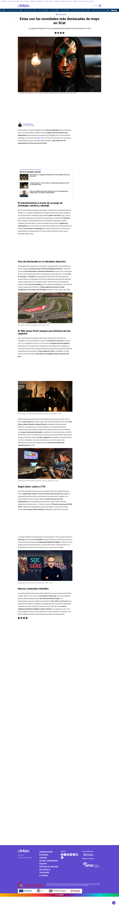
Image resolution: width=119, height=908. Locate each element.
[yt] (77, 855)
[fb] (62, 855)
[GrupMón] (59, 895)
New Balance (63, 1)
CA (96, 6)
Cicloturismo (86, 1)
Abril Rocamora (28, 124)
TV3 (40, 266)
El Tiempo (43, 876)
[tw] (65, 855)
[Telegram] (71, 855)
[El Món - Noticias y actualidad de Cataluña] (14, 8)
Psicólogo (39, 1)
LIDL (43, 1)
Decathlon (56, 1)
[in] (74, 855)
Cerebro (21, 1)
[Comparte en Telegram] (63, 33)
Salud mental (15, 1)
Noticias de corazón (48, 867)
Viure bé (43, 858)
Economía (43, 855)
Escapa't (43, 864)
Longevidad (33, 1)
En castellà (44, 870)
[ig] (68, 855)
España (92, 1)
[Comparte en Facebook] (58, 33)
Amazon (51, 1)
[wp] (62, 858)
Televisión (44, 873)
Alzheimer (26, 1)
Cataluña (75, 1)
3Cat (19, 133)
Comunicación (63, 14)
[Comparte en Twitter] (55, 33)
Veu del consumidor (48, 861)
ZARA (46, 1)
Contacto (21, 855)
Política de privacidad (25, 857)
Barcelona (69, 1)
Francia (80, 1)
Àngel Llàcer (40, 138)
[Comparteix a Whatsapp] (61, 33)
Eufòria (9, 1)
